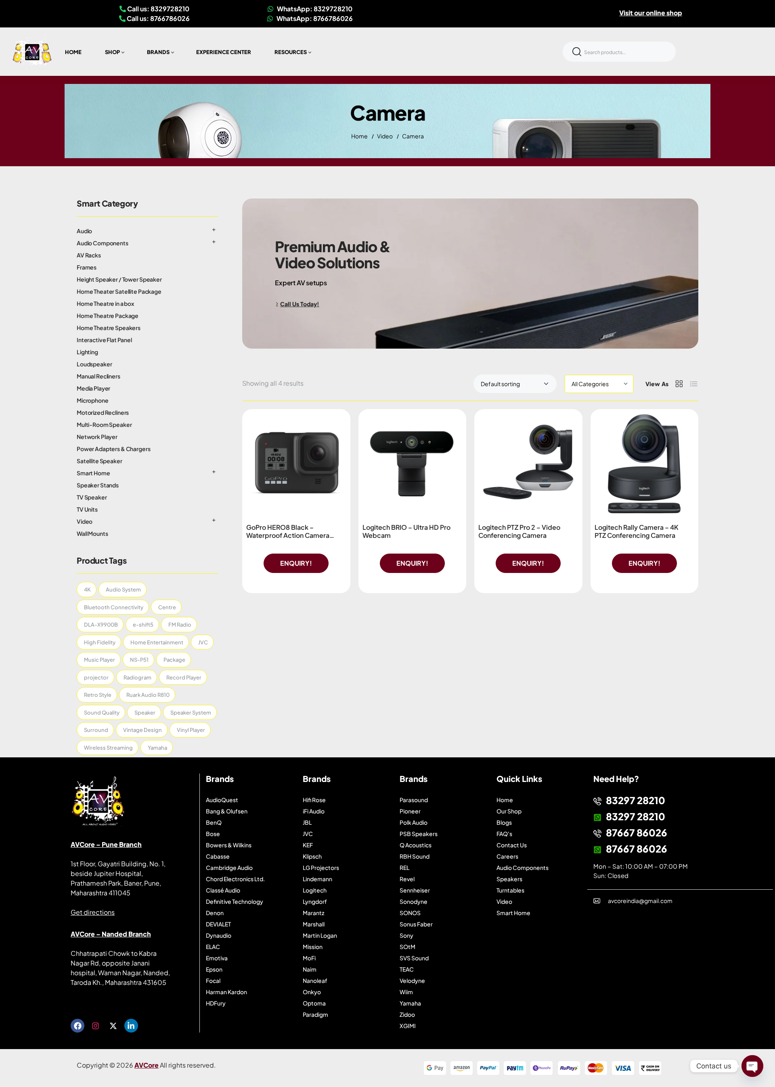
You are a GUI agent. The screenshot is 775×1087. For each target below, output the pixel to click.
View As (656, 383)
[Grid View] (678, 383)
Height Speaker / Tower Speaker (119, 279)
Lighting (87, 351)
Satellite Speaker (99, 460)
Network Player (97, 436)
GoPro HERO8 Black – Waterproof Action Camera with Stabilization (287, 535)
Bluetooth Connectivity (113, 607)
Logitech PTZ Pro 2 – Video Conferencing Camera (519, 531)
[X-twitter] (113, 1026)
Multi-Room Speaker (104, 424)
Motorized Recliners (103, 412)
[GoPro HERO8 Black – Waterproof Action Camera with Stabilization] (296, 463)
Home (359, 136)
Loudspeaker (94, 364)
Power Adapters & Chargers (114, 448)
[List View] (693, 383)
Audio (84, 230)
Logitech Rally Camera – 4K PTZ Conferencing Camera (637, 531)
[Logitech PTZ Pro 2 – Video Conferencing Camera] (528, 463)
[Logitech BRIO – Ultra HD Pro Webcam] (412, 463)
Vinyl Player (191, 730)
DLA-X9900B (101, 624)
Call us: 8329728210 (157, 8)
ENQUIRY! (296, 563)
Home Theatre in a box (105, 303)
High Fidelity (99, 642)
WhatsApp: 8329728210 (314, 8)
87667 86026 (636, 832)
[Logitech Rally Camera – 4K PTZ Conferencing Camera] (645, 463)
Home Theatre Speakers (108, 327)
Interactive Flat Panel (104, 339)
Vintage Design (142, 730)
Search (577, 52)
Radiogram (137, 677)
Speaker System (190, 712)
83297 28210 (635, 800)
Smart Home (93, 473)
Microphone (93, 400)
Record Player (183, 677)
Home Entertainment (156, 642)
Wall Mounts (92, 533)
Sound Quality (101, 712)
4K (87, 589)
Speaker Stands (98, 485)
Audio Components (102, 243)
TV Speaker (92, 497)
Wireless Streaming (108, 747)
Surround (96, 730)
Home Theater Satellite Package (119, 291)
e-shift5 (143, 624)
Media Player (93, 388)
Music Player (99, 659)
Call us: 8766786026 (158, 18)
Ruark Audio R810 (148, 695)
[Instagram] (95, 1026)
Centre (167, 607)
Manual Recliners (98, 376)
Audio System (123, 589)
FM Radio (179, 624)
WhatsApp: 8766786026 (314, 18)
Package (174, 659)
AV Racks (89, 255)
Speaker (144, 712)
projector (96, 677)
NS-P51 (139, 659)
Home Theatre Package (107, 315)
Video (385, 136)
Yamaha (157, 747)
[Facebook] (77, 1026)
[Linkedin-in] (131, 1026)
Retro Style (97, 695)
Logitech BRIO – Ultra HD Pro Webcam (406, 531)
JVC (203, 642)
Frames (86, 267)
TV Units (87, 509)
